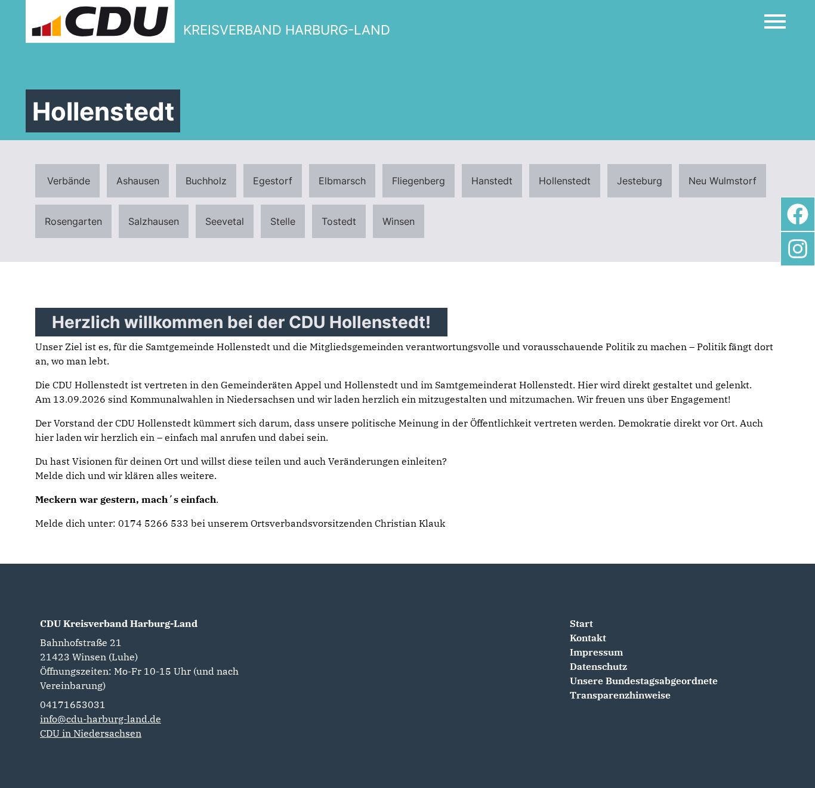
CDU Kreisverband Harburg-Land (118, 623)
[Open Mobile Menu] (775, 21)
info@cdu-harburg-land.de (100, 719)
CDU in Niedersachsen (90, 733)
